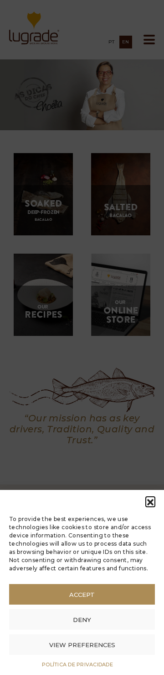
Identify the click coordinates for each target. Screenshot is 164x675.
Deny (82, 619)
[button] (150, 501)
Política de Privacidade (77, 664)
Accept (82, 594)
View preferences (82, 644)
